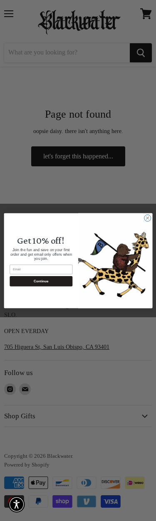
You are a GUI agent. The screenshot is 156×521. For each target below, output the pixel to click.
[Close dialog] (147, 218)
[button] (16, 504)
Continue (40, 281)
